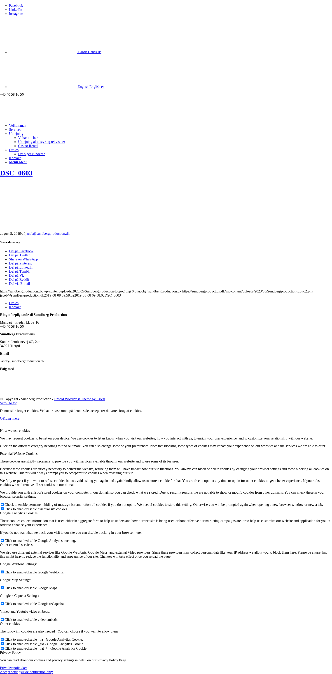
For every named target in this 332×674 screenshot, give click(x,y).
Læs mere (12, 418)
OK (2, 418)
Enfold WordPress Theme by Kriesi (79, 399)
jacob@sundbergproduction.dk (48, 233)
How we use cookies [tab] (15, 430)
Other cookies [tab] (10, 624)
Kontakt (15, 307)
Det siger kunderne (31, 154)
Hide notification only (37, 672)
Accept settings (11, 672)
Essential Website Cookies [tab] (18, 453)
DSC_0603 (16, 173)
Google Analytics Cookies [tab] (18, 513)
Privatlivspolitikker (13, 668)
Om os (14, 303)
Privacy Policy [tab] (10, 652)
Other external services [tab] (16, 545)
